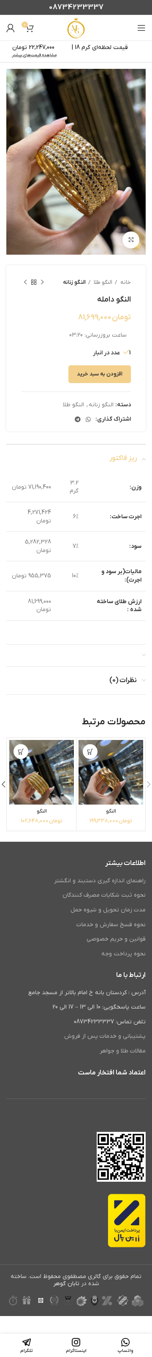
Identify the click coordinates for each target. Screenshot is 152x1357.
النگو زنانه (74, 282)
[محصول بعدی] (25, 282)
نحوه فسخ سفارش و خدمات (111, 925)
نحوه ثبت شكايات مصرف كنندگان (104, 895)
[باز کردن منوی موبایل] (141, 27)
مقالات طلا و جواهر (123, 1051)
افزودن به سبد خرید (99, 374)
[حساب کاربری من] (10, 27)
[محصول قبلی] (42, 282)
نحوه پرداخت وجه (123, 954)
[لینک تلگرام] (77, 419)
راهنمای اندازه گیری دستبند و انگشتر (100, 881)
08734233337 (76, 7)
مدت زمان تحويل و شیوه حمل (108, 910)
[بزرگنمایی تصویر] (130, 239)
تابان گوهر (66, 1284)
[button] (90, 751)
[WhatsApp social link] (88, 419)
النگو (111, 811)
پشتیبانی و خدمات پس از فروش (105, 1036)
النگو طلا (102, 282)
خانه (125, 282)
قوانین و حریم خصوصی (116, 939)
